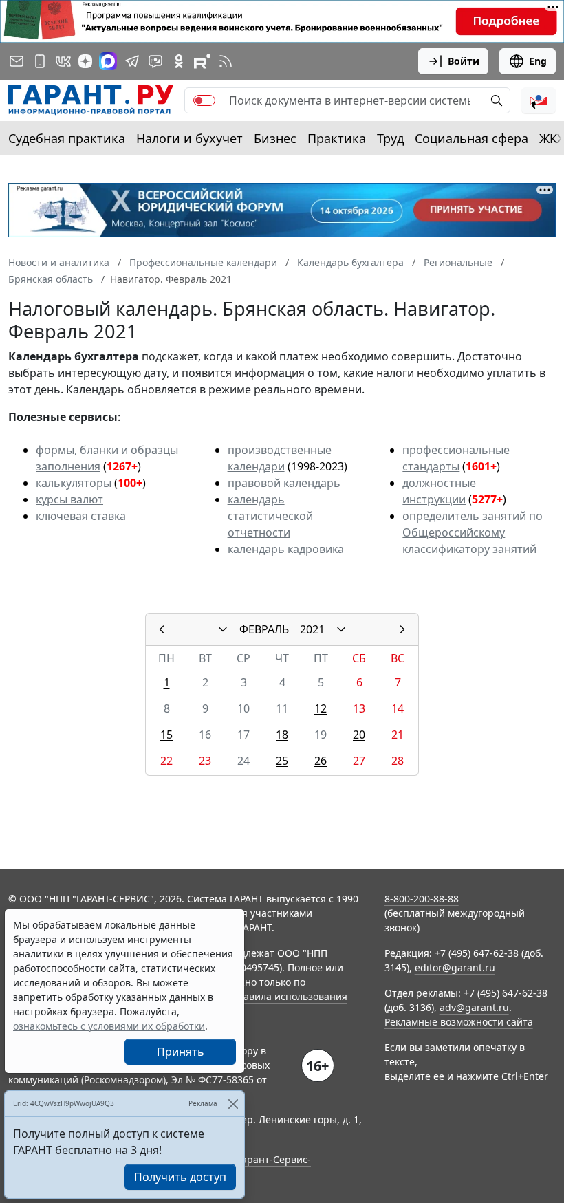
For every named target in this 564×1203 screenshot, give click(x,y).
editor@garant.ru (455, 967)
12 (320, 708)
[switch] (204, 100)
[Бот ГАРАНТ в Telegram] (155, 61)
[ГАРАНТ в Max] (108, 61)
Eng (538, 60)
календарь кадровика (286, 548)
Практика (336, 138)
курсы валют (69, 499)
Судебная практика (66, 138)
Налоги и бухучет (189, 138)
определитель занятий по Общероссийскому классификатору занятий (472, 532)
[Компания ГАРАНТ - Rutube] (202, 61)
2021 (312, 629)
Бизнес (275, 138)
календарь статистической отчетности (270, 516)
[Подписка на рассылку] (16, 61)
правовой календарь (284, 482)
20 (359, 734)
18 (282, 734)
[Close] (233, 1103)
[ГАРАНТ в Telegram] (132, 61)
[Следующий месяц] (402, 629)
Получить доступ (180, 1176)
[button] (538, 100)
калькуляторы (73, 482)
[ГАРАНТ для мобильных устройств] (40, 61)
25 (282, 760)
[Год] (341, 629)
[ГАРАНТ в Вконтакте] (63, 61)
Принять (180, 1051)
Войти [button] (463, 60)
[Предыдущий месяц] (161, 629)
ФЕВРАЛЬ (264, 629)
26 (320, 760)
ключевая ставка (81, 515)
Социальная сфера (471, 138)
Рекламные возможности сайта (458, 1021)
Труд (390, 138)
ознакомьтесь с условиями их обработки (109, 1025)
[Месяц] (223, 629)
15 (166, 734)
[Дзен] (85, 61)
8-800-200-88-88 (421, 898)
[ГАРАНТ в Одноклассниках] (179, 61)
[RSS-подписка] (225, 61)
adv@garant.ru (474, 1007)
